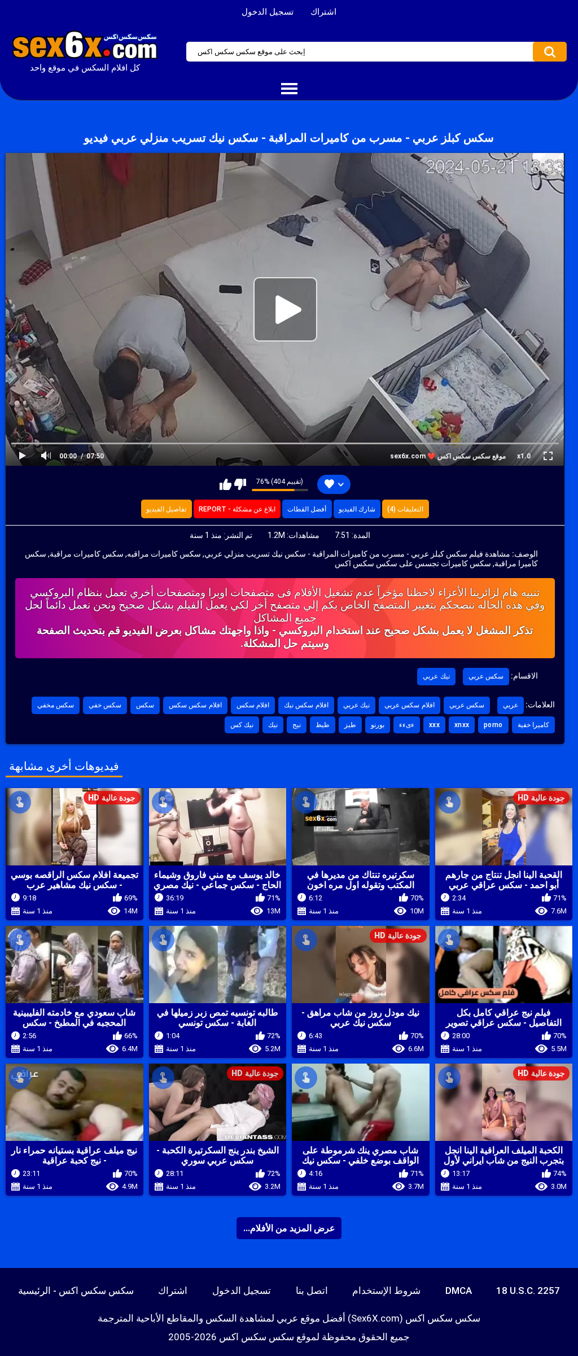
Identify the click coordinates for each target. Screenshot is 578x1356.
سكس (145, 705)
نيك (273, 725)
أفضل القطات (306, 509)
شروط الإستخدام (386, 1290)
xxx (434, 725)
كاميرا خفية (533, 725)
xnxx (461, 725)
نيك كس (241, 725)
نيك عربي (436, 676)
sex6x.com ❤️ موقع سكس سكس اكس (448, 456)
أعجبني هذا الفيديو (225, 484)
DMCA (458, 1290)
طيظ (323, 725)
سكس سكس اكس (256, 1337)
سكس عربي (485, 676)
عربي (510, 705)
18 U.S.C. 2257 (528, 1290)
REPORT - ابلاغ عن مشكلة (237, 509)
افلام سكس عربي (409, 705)
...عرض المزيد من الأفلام (289, 1228)
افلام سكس (253, 705)
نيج (296, 725)
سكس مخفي (55, 705)
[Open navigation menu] (289, 89)
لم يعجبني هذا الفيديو (240, 484)
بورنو (377, 725)
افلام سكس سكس (195, 705)
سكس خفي (105, 705)
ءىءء (406, 725)
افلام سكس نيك (306, 705)
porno (493, 725)
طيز (350, 725)
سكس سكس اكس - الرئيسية (76, 1290)
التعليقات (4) (405, 509)
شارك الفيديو (357, 509)
